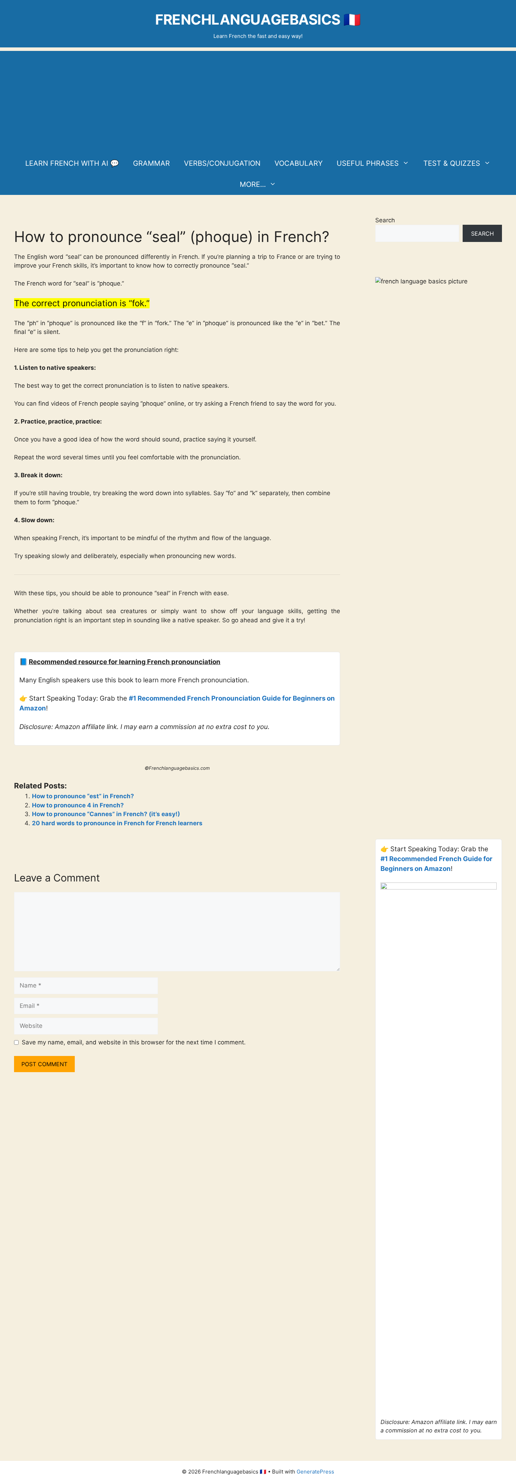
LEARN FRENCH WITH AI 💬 (72, 163)
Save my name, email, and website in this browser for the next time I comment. (134, 1042)
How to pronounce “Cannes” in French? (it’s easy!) (106, 814)
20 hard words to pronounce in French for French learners (117, 823)
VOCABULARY (298, 163)
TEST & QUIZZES (451, 163)
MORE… (253, 184)
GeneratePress (315, 1471)
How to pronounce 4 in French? (78, 805)
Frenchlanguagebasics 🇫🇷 (258, 19)
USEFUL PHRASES (368, 163)
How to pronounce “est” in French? (83, 796)
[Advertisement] (258, 100)
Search (385, 220)
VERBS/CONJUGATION (222, 163)
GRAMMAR (151, 163)
